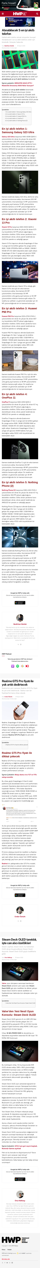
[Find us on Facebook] (4, 1263)
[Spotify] (17, 666)
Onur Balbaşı (8, 957)
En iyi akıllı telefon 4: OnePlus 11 (14, 118)
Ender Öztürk (8, 696)
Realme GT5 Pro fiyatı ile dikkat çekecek (17, 745)
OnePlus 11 (6, 402)
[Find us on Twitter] (2, 1263)
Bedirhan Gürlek (9, 46)
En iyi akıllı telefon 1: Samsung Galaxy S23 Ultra (18, 112)
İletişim (10, 1249)
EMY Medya (15, 1246)
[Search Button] (37, 14)
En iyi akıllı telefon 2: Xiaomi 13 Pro (15, 114)
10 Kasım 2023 (21, 46)
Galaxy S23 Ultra (8, 137)
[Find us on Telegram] (12, 1263)
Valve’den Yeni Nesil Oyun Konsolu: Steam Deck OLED (20, 1003)
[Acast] (27, 666)
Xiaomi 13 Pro (7, 227)
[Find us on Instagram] (9, 1263)
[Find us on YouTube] (7, 1263)
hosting (10, 1253)
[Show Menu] (3, 14)
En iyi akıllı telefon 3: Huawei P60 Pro (16, 116)
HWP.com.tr (5, 1253)
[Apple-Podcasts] (12, 666)
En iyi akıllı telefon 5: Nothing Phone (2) (16, 120)
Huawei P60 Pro (8, 316)
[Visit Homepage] (20, 13)
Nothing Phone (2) (9, 490)
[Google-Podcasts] (22, 666)
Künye (3, 1249)
